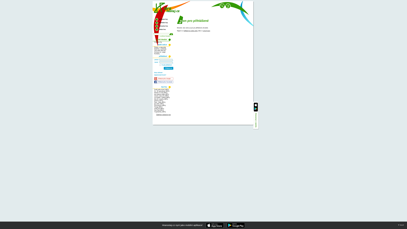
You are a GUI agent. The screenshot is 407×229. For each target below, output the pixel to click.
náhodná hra (163, 26)
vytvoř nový (206, 31)
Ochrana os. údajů (159, 52)
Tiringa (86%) (158, 107)
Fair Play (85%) (159, 110)
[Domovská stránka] (167, 7)
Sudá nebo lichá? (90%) (161, 89)
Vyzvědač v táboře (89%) (162, 97)
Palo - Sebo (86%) (159, 102)
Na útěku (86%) (159, 104)
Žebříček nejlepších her (163, 115)
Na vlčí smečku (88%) (161, 99)
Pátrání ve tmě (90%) (160, 93)
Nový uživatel (158, 72)
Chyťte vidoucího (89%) (161, 96)
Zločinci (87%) (158, 100)
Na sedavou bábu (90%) (161, 94)
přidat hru (162, 29)
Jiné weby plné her (160, 50)
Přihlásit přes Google (164, 78)
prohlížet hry (163, 22)
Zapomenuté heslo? (160, 75)
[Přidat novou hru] (228, 6)
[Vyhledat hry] (222, 6)
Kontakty (157, 53)
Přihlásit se (168, 68)
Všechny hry (158, 42)
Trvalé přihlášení (166, 65)
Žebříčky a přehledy (160, 49)
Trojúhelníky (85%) (160, 112)
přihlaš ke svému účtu (191, 31)
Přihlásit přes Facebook (165, 82)
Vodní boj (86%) (159, 108)
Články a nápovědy (160, 47)
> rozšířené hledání (164, 36)
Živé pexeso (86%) (160, 105)
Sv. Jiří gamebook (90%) (161, 91)
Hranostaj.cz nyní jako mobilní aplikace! (182, 225)
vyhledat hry (163, 19)
